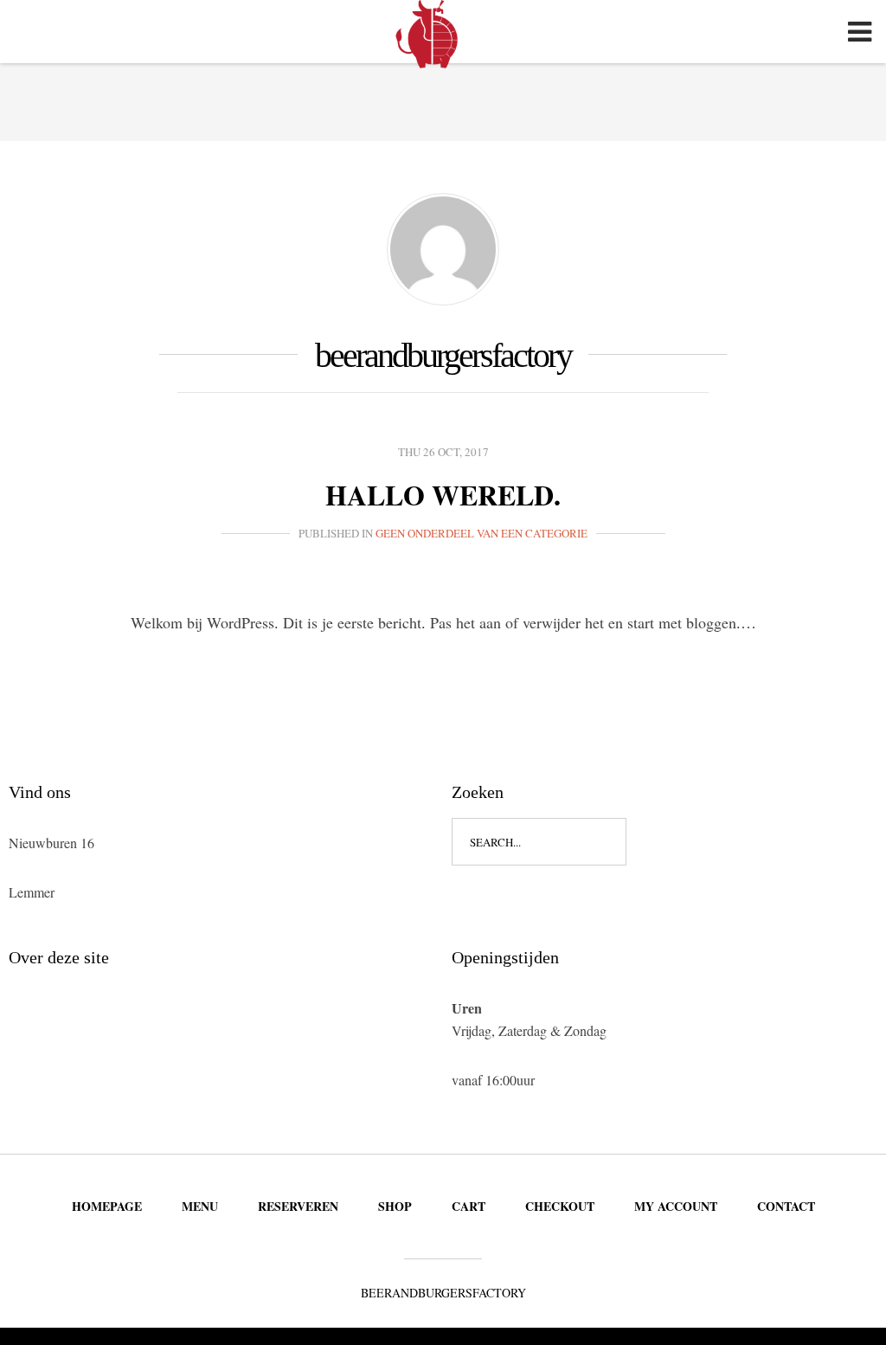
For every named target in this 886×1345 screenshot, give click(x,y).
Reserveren (298, 1206)
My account (675, 1206)
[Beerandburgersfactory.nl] (429, 34)
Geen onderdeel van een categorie (481, 533)
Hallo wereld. (443, 494)
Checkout (559, 1206)
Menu (200, 1206)
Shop (395, 1206)
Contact (786, 1206)
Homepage (107, 1206)
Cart (468, 1206)
